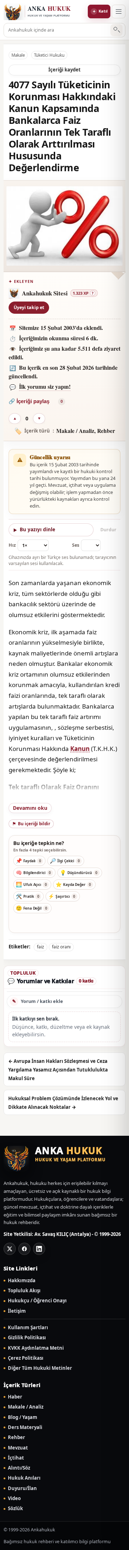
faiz (40, 947)
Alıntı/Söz (19, 1468)
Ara (116, 30)
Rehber (16, 1437)
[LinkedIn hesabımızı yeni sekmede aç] (39, 1249)
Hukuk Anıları (24, 1478)
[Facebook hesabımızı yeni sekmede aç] (24, 1249)
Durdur (108, 530)
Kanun (80, 748)
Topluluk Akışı (24, 1291)
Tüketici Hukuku (49, 55)
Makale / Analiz (25, 1407)
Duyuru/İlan (22, 1488)
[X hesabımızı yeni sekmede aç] (10, 1249)
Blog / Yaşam (22, 1417)
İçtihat (16, 1458)
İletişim (17, 1311)
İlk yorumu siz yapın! (45, 386)
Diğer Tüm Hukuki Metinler (40, 1368)
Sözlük (15, 1508)
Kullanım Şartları (28, 1328)
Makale (18, 55)
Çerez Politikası (25, 1358)
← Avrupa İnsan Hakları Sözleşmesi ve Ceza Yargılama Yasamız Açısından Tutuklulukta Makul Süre (58, 1070)
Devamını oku (30, 807)
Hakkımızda (21, 1281)
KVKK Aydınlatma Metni (36, 1348)
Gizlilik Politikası (27, 1338)
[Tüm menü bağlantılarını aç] (118, 11)
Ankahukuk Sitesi (45, 293)
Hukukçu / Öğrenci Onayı (37, 1301)
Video (14, 1498)
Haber (15, 1397)
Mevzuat (18, 1448)
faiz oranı (61, 947)
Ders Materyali (25, 1427)
